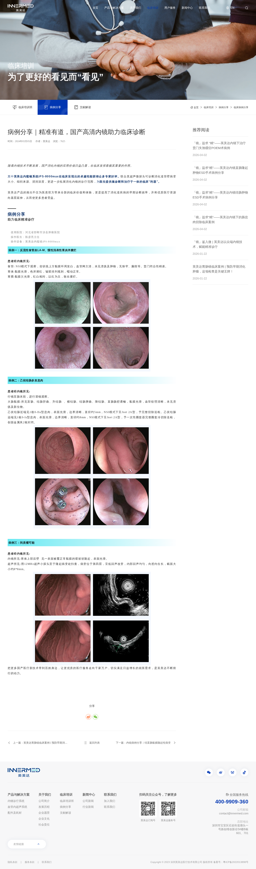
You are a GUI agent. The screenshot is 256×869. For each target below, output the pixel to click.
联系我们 (204, 7)
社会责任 (44, 824)
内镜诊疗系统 (16, 800)
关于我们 (135, 7)
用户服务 (170, 7)
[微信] (209, 772)
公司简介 (44, 800)
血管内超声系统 (17, 806)
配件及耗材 (15, 812)
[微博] (221, 772)
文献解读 (65, 812)
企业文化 (44, 818)
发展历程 (44, 806)
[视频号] (232, 772)
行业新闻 (88, 806)
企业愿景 (44, 812)
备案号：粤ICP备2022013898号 (230, 862)
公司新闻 (88, 800)
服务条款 (29, 862)
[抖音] (244, 772)
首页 (95, 7)
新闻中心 (187, 7)
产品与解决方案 (114, 7)
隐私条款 (12, 862)
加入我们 (109, 800)
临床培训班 (67, 800)
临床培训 (152, 7)
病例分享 (223, 107)
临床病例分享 (241, 107)
